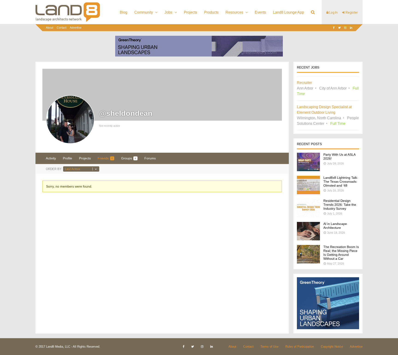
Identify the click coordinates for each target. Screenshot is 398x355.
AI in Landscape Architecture (335, 226)
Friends (105, 158)
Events (260, 12)
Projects (190, 12)
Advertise (76, 27)
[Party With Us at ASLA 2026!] (308, 170)
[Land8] (67, 21)
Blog (123, 12)
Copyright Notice (332, 346)
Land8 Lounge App (288, 12)
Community (143, 12)
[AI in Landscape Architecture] (308, 239)
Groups (128, 158)
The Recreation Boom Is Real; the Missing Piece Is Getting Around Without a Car (341, 252)
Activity (51, 158)
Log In (333, 12)
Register (351, 12)
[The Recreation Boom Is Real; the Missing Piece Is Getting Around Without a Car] (308, 262)
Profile (67, 158)
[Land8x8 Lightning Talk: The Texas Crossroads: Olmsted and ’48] (308, 193)
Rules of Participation (299, 346)
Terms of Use (269, 346)
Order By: (54, 169)
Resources (234, 12)
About (49, 27)
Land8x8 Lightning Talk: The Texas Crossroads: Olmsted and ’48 (340, 181)
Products (211, 12)
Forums (150, 158)
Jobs (168, 12)
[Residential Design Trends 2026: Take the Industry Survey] (308, 216)
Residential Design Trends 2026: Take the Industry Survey (339, 204)
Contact (61, 27)
